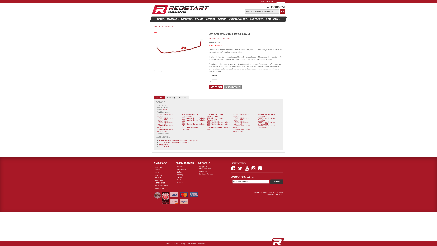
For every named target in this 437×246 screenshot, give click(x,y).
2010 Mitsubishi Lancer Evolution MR (241, 123)
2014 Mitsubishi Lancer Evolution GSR (165, 131)
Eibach (164, 110)
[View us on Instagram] (253, 168)
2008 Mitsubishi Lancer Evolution (266, 119)
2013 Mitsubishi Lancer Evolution (194, 118)
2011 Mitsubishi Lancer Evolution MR (218, 129)
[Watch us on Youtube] (247, 168)
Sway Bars (194, 140)
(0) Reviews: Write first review (220, 39)
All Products (163, 144)
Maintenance (256, 19)
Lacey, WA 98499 (204, 169)
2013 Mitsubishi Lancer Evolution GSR (194, 121)
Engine (160, 19)
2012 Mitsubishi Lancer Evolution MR (215, 119)
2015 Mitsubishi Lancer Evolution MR (165, 123)
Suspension (186, 19)
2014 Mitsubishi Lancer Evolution (165, 127)
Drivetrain (172, 19)
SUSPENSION (164, 140)
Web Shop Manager (278, 194)
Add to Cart (216, 87)
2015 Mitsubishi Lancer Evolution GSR (165, 119)
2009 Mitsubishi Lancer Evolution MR (266, 115)
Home (155, 26)
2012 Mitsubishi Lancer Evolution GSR (215, 115)
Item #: (160, 108)
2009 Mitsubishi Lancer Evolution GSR (241, 131)
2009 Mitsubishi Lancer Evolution (241, 127)
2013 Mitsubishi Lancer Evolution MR (194, 125)
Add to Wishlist (232, 87)
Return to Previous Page (166, 26)
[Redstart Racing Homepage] (180, 10)
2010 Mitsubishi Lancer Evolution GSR (241, 119)
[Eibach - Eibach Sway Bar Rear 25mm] (180, 33)
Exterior (210, 19)
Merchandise (272, 19)
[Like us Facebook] (233, 168)
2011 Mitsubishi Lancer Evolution (218, 122)
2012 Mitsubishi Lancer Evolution (190, 129)
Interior (222, 19)
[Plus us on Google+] (260, 168)
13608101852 (203, 171)
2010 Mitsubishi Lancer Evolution (241, 115)
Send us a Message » (206, 174)
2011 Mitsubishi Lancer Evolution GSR (218, 125)
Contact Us (269, 1)
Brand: (159, 110)
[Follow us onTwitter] (240, 168)
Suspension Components (179, 140)
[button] (265, 11)
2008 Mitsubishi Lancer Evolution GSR (266, 123)
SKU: (211, 43)
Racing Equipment (237, 19)
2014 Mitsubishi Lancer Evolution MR (190, 115)
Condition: (161, 134)
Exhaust (199, 19)
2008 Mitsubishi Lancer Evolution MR (266, 127)
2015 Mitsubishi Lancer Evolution (165, 115)
